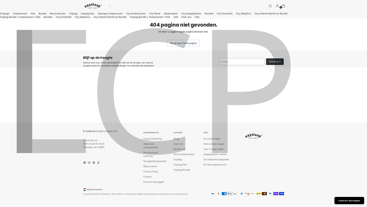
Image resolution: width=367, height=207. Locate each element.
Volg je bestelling (152, 138)
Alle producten (58, 13)
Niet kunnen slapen (214, 143)
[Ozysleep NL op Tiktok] (98, 163)
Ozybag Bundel (181, 169)
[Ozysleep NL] (93, 6)
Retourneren (150, 166)
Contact (147, 176)
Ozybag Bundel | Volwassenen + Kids (20, 17)
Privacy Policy (150, 171)
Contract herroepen (349, 200)
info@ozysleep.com (106, 131)
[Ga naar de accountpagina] (276, 6)
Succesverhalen (212, 138)
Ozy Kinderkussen (136, 13)
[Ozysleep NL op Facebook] (85, 163)
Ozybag (73, 13)
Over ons (186, 17)
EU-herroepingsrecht (215, 164)
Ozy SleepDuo (243, 13)
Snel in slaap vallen (214, 149)
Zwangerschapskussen (110, 13)
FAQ (197, 17)
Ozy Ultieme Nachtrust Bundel (271, 13)
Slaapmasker (171, 13)
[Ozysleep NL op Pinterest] (94, 163)
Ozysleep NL (105, 194)
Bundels (209, 13)
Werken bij (179, 149)
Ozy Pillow (154, 13)
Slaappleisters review (215, 154)
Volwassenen (20, 13)
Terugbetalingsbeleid (154, 161)
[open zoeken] (270, 6)
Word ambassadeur (184, 154)
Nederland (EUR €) (94, 189)
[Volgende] (110, 6)
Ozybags (4, 13)
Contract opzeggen (153, 181)
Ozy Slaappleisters (191, 13)
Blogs (176, 138)
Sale (176, 17)
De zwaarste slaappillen (216, 159)
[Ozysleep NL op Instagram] (89, 163)
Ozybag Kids (87, 13)
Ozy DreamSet (225, 13)
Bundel (42, 13)
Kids (33, 13)
